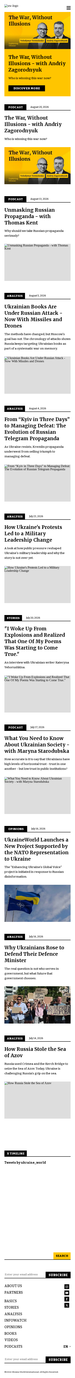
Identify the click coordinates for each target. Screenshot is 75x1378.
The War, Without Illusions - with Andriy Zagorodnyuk (37, 63)
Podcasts (13, 1347)
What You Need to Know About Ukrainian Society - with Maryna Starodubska (36, 744)
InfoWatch (15, 1320)
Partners (13, 1292)
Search (62, 1256)
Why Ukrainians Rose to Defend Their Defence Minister (34, 954)
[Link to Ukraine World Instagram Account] (67, 1287)
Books (10, 1334)
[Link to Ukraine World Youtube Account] (67, 1293)
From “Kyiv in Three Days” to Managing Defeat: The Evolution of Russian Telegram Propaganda (37, 429)
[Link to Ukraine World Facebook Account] (67, 1300)
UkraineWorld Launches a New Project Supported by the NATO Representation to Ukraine (36, 849)
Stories (11, 1307)
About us (13, 1286)
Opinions (13, 1327)
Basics (10, 1301)
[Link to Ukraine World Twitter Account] (67, 1306)
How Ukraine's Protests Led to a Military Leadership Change (33, 533)
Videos (11, 1340)
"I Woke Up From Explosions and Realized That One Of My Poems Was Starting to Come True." (34, 641)
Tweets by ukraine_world (25, 1162)
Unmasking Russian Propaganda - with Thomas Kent (29, 216)
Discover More (26, 88)
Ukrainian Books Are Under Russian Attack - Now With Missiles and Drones (33, 316)
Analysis (13, 1314)
